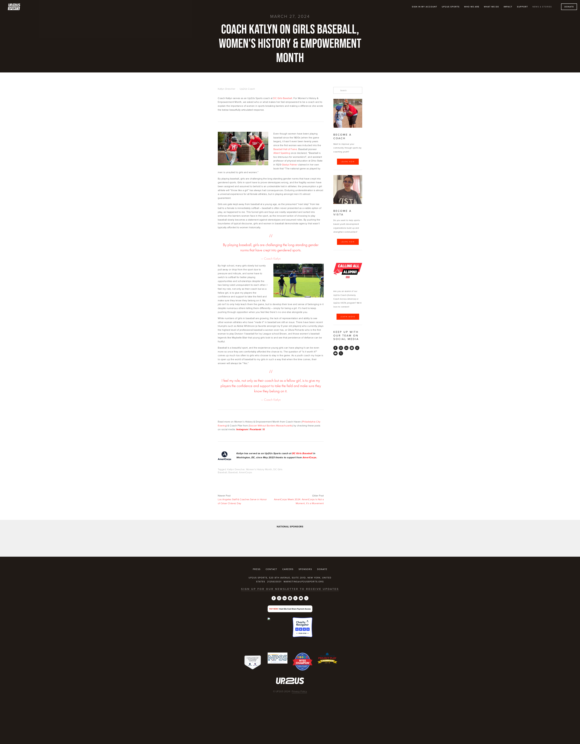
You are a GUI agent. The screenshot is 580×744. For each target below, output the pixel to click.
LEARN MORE (347, 317)
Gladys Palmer (290, 164)
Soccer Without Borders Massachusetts (270, 425)
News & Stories (542, 6)
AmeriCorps (245, 472)
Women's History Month (259, 469)
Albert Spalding (281, 153)
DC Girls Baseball (282, 98)
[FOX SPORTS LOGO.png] (278, 541)
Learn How (348, 162)
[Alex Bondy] (335, 348)
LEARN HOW (348, 242)
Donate (569, 6)
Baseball (233, 472)
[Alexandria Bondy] (346, 348)
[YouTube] (335, 353)
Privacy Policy (299, 691)
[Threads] (357, 348)
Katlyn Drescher (226, 88)
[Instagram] (341, 348)
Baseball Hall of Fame (285, 149)
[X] (341, 353)
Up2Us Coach (247, 88)
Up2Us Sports (451, 6)
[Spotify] (352, 348)
